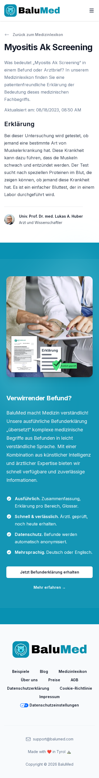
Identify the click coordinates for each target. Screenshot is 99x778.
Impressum (49, 696)
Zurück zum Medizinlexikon (38, 34)
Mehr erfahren (50, 587)
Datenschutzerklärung (28, 688)
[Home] (32, 10)
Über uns (29, 680)
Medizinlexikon (73, 671)
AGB (74, 680)
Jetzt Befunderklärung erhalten (49, 572)
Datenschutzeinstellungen (54, 705)
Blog (44, 671)
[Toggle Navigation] (91, 10)
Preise (54, 680)
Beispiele (20, 671)
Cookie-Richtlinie (76, 688)
